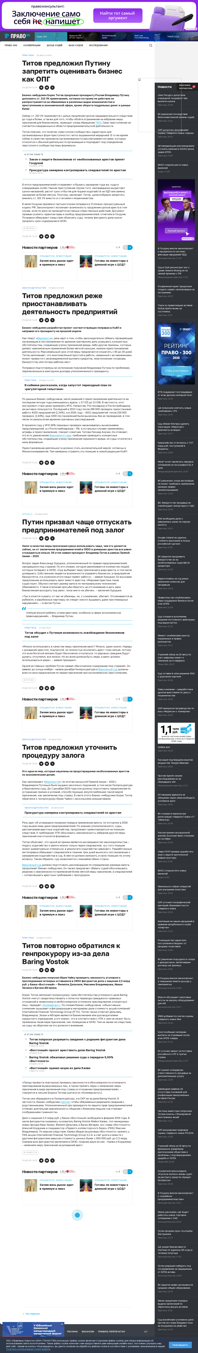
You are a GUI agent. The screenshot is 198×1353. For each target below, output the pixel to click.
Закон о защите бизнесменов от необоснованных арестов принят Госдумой (77, 161)
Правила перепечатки (111, 1331)
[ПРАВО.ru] (17, 36)
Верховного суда (60, 435)
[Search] (151, 45)
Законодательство (37, 808)
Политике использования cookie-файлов (28, 1349)
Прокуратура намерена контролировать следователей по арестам (77, 170)
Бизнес (30, 228)
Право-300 (11, 45)
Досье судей (54, 45)
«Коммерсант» (51, 1005)
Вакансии (88, 1331)
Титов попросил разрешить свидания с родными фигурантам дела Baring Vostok (77, 1041)
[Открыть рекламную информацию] (193, 239)
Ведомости (44, 338)
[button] (41, 87)
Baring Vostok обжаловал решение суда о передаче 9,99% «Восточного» (71, 1059)
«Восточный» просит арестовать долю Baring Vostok (67, 1050)
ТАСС (98, 122)
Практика (31, 380)
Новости (31, 1152)
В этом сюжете (34, 154)
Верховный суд (108, 669)
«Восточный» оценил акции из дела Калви (59, 1068)
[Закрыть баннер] (62, 1324)
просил (65, 1101)
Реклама (72, 1331)
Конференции (32, 45)
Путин (30, 680)
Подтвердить (180, 1345)
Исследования (98, 45)
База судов (76, 45)
